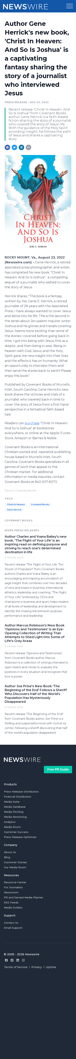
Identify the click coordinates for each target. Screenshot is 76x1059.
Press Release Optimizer (20, 837)
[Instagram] (23, 960)
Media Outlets (13, 907)
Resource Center (15, 882)
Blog (7, 857)
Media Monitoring (15, 816)
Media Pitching (13, 811)
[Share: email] (28, 147)
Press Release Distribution (21, 791)
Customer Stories (15, 862)
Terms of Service (15, 967)
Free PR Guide (58, 769)
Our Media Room (15, 867)
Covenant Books (40, 504)
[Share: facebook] (7, 147)
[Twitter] (12, 960)
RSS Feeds (11, 902)
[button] (69, 6)
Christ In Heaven (16, 504)
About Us (10, 852)
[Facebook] (6, 960)
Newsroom (11, 892)
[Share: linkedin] (21, 147)
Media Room (12, 826)
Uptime (51, 967)
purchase (32, 423)
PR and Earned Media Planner (23, 897)
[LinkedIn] (17, 960)
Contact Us (11, 922)
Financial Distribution (17, 796)
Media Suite (11, 801)
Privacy (36, 967)
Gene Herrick (14, 510)
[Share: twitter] (14, 147)
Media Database (15, 806)
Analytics (10, 821)
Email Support (13, 927)
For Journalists (13, 887)
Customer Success (16, 831)
